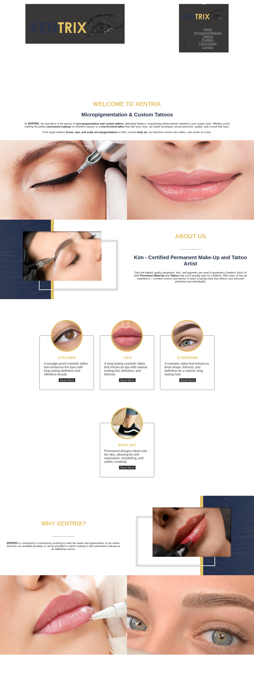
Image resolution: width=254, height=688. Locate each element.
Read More (67, 380)
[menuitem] (208, 29)
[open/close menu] (203, 4)
